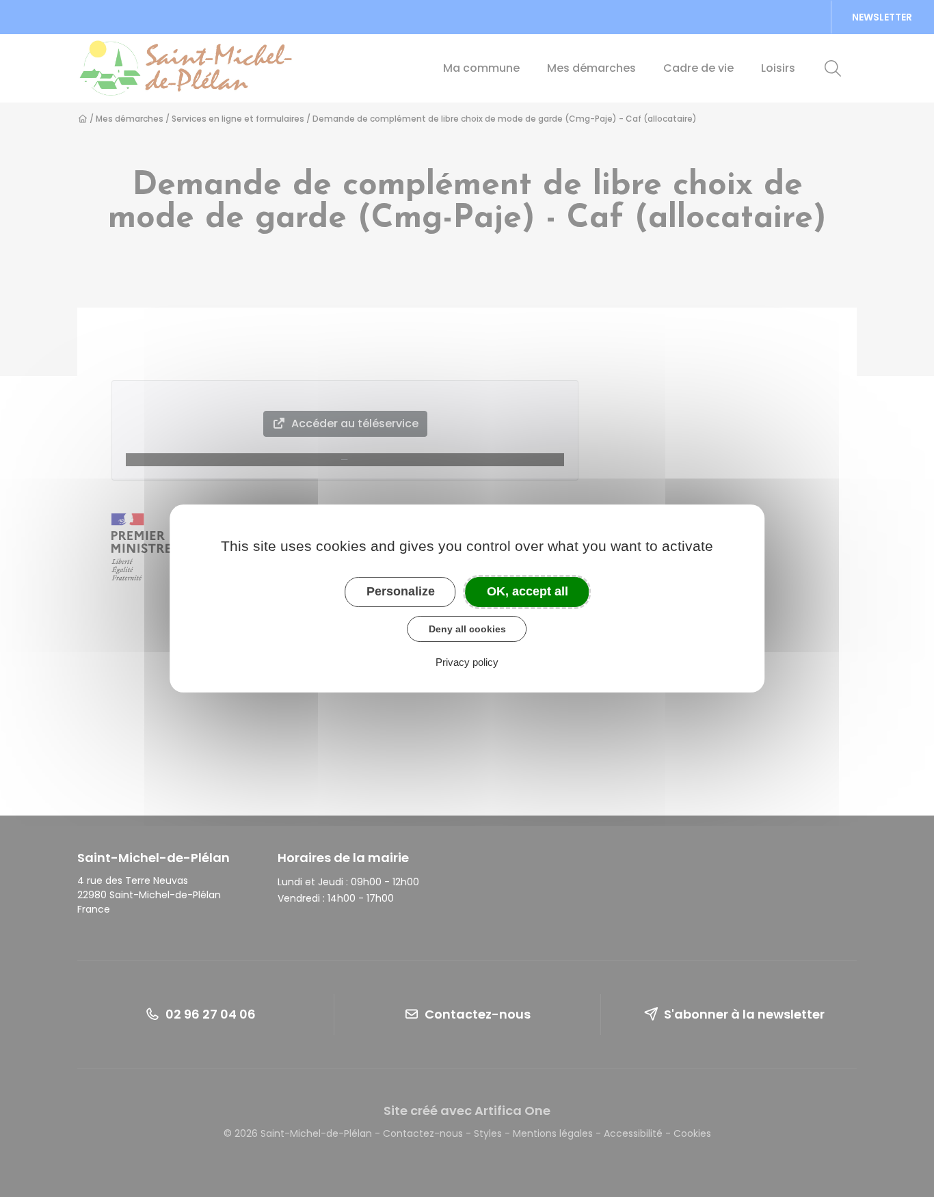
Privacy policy (467, 662)
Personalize (400, 591)
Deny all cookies (467, 628)
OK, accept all (527, 591)
